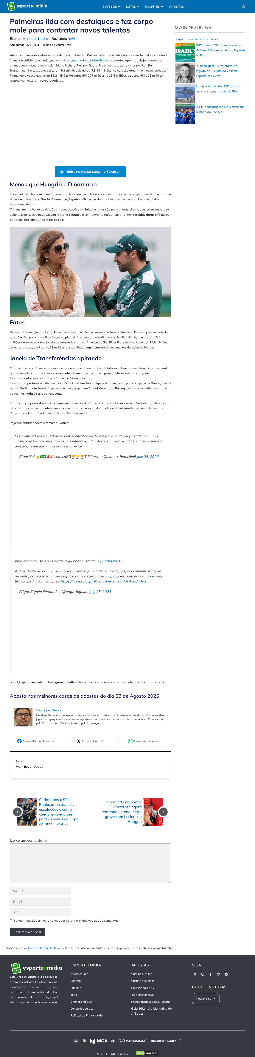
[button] (243, 6)
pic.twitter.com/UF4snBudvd (122, 581)
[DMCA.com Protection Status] (147, 1054)
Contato (76, 981)
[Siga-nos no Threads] (218, 974)
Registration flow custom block (196, 39)
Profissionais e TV (142, 988)
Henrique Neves (29, 766)
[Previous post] (17, 811)
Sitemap (76, 988)
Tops (74, 994)
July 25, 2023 (148, 456)
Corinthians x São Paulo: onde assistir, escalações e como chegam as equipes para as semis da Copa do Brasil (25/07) (59, 811)
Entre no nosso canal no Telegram (93, 171)
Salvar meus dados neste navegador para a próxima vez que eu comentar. (66, 920)
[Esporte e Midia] (27, 6)
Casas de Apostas (142, 981)
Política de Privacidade (87, 1015)
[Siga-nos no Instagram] (203, 974)
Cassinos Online (141, 974)
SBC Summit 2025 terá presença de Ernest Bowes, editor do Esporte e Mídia (220, 50)
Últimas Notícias (50, 948)
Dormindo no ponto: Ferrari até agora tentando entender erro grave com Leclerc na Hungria (122, 812)
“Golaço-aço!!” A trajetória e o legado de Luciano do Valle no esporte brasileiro (217, 71)
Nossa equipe (79, 974)
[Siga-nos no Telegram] (226, 974)
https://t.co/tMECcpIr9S (79, 581)
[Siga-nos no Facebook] (211, 974)
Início (31, 948)
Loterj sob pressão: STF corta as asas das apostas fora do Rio (218, 88)
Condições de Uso (82, 1008)
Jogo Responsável (142, 994)
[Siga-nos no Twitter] (195, 974)
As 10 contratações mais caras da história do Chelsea (220, 109)
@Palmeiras (110, 561)
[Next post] (163, 811)
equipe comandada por (84, 60)
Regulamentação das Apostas (150, 1001)
